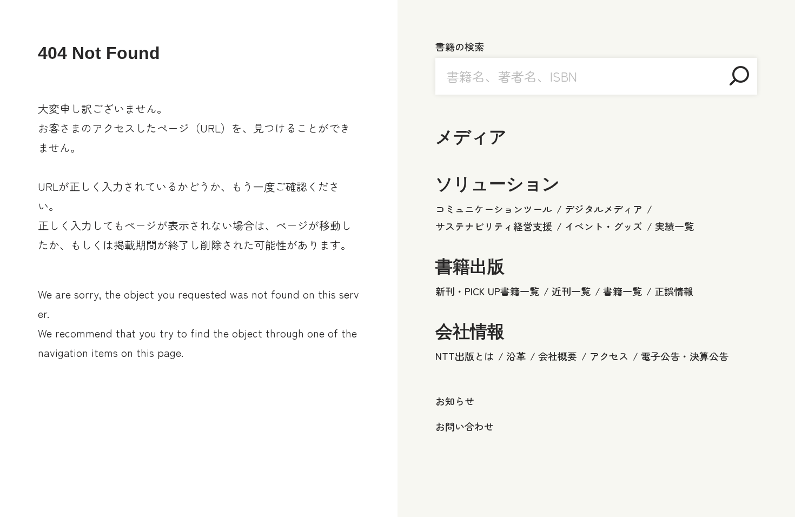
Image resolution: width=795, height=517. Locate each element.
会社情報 (470, 331)
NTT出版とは (464, 356)
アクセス (608, 356)
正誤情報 (673, 291)
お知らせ (454, 401)
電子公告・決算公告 (684, 356)
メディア (471, 137)
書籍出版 (470, 266)
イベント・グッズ (603, 226)
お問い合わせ (464, 426)
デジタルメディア (603, 209)
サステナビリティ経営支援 (493, 226)
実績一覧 (674, 226)
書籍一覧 (622, 291)
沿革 (516, 356)
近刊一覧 (571, 291)
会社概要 (557, 356)
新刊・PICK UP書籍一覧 (487, 291)
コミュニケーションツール (493, 209)
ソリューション (497, 184)
